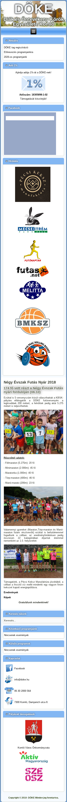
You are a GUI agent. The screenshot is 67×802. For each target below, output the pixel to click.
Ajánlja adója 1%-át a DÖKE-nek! (33, 72)
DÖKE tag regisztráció (16, 47)
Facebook (19, 668)
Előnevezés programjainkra (18, 52)
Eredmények (11, 592)
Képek (7, 597)
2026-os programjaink (15, 57)
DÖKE (33, 8)
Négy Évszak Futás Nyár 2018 (30, 382)
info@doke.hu (21, 679)
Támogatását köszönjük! (33, 98)
